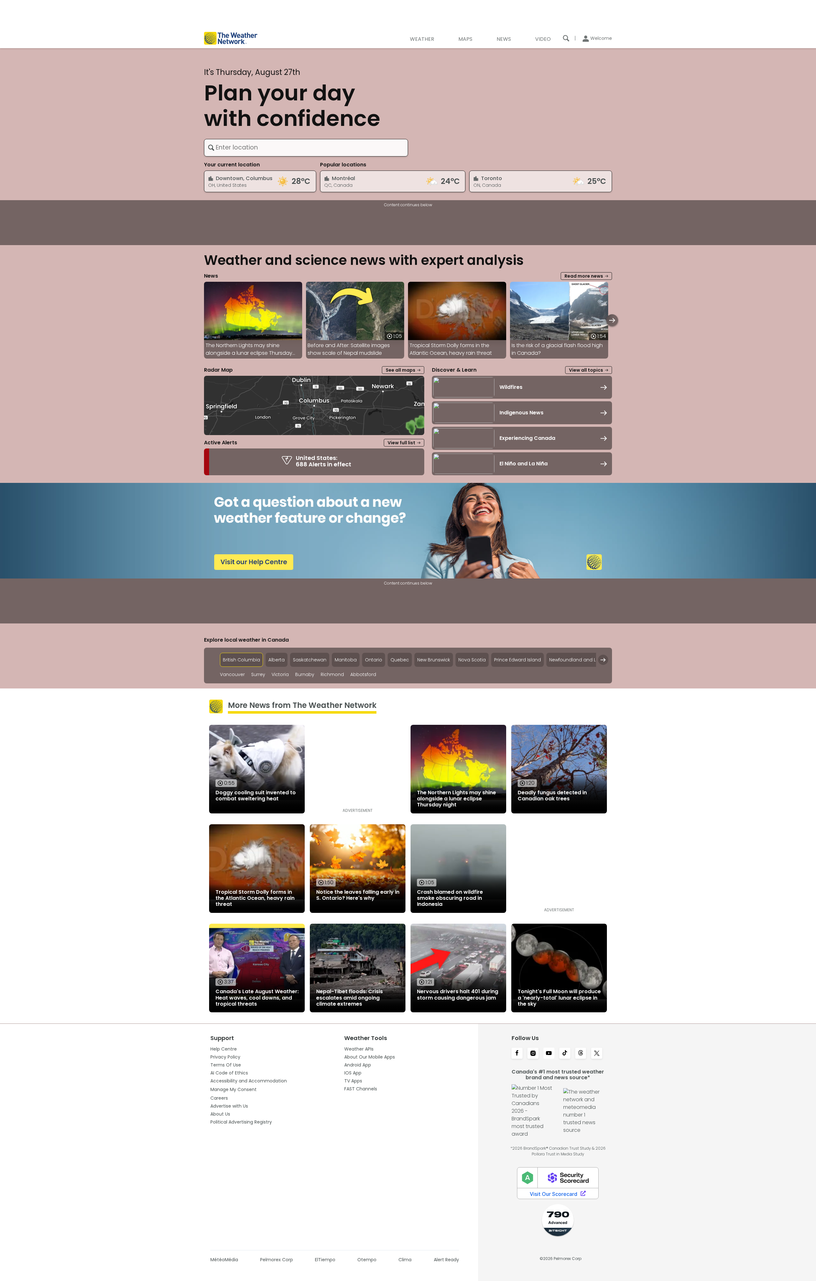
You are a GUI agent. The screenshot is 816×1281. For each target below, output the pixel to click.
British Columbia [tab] (241, 660)
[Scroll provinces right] (603, 660)
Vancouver (232, 675)
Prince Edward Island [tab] (517, 660)
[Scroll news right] (612, 320)
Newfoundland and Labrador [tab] (582, 660)
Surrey (258, 675)
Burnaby (304, 675)
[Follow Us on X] (597, 1054)
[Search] (566, 38)
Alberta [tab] (276, 660)
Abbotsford (363, 675)
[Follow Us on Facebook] (517, 1054)
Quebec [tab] (399, 660)
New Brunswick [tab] (433, 660)
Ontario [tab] (373, 660)
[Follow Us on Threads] (581, 1054)
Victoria (280, 675)
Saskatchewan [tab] (309, 660)
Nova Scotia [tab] (472, 660)
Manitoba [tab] (346, 660)
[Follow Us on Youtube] (549, 1054)
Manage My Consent (233, 1089)
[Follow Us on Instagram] (533, 1054)
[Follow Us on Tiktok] (565, 1054)
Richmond (332, 675)
